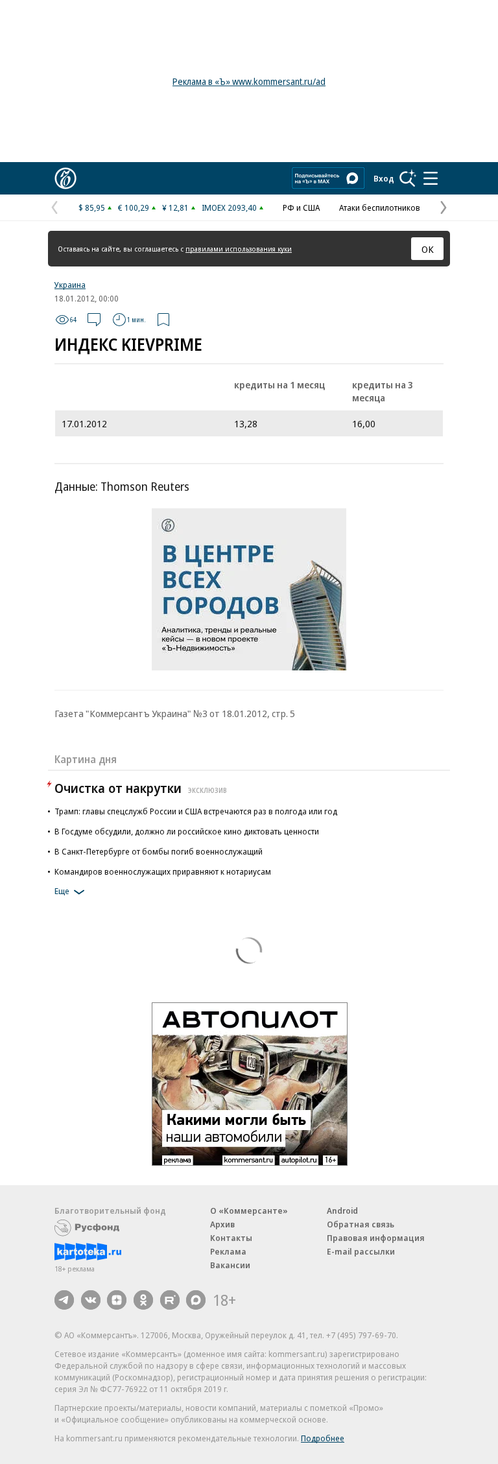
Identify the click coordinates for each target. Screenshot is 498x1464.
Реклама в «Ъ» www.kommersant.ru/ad (249, 81)
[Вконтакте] (91, 1300)
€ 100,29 (133, 207)
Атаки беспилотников (379, 207)
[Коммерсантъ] (65, 178)
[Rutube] (170, 1300)
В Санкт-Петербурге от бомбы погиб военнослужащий (158, 851)
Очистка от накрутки (140, 788)
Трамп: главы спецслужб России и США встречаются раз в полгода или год (195, 811)
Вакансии (230, 1265)
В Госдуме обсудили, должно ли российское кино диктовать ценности (186, 831)
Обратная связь (360, 1224)
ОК (427, 248)
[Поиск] (408, 178)
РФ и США (301, 207)
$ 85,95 (91, 207)
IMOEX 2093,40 (229, 207)
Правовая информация (376, 1238)
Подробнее (322, 1438)
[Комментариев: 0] (94, 319)
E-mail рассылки (361, 1251)
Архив (222, 1224)
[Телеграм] (64, 1300)
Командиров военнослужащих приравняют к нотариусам (162, 871)
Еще (61, 891)
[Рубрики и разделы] (430, 178)
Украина (70, 284)
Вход (384, 178)
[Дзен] (116, 1300)
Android (342, 1210)
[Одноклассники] (143, 1300)
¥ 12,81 (175, 207)
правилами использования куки (238, 249)
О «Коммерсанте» (249, 1210)
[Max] (196, 1300)
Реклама (228, 1251)
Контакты (231, 1238)
